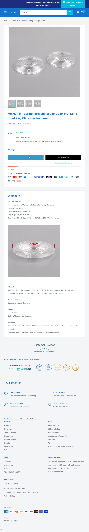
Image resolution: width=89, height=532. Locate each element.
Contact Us (8, 465)
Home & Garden (10, 439)
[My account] (78, 12)
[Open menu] (5, 12)
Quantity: (11, 150)
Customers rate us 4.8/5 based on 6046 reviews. (22, 359)
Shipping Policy (54, 429)
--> (47, 35)
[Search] (70, 12)
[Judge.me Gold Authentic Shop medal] (57, 367)
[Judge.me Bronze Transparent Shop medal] (66, 367)
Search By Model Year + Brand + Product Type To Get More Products (43, 3)
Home (6, 21)
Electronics (8, 436)
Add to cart (25, 158)
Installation (8, 446)
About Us (7, 461)
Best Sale (8, 443)
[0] (82, 12)
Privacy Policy (53, 425)
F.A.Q (6, 468)
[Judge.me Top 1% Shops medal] (75, 367)
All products (15, 21)
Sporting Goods (10, 432)
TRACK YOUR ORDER (12, 472)
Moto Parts (8, 429)
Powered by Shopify (11, 521)
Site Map (51, 439)
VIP (5, 450)
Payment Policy (54, 432)
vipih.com (11, 123)
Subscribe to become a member (74, 3)
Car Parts (7, 425)
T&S (49, 443)
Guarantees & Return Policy (58, 436)
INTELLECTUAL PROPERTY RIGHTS (61, 446)
